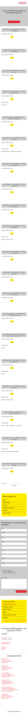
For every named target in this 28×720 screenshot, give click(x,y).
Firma (2, 537)
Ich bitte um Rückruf (7, 570)
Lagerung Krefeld (5, 698)
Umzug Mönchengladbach (6, 687)
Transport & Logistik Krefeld (7, 696)
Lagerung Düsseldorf (5, 676)
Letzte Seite (14, 485)
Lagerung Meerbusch (5, 683)
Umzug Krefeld (4, 694)
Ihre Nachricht (4, 578)
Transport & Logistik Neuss (7, 661)
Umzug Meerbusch (5, 680)
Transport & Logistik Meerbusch (8, 682)
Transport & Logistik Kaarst (7, 668)
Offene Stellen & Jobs (9, 614)
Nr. (2, 545)
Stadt (2, 550)
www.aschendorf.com (5, 642)
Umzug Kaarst (4, 665)
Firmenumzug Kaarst (5, 667)
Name (2, 528)
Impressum (3, 646)
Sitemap (3, 649)
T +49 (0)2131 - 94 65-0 (6, 637)
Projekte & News (8, 607)
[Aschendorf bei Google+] (8, 620)
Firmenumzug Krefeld (5, 695)
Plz (2, 554)
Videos (5, 612)
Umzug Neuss (4, 658)
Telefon (3, 558)
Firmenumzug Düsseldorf (6, 674)
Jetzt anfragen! (21, 591)
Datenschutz (3, 648)
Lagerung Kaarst (4, 669)
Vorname (3, 532)
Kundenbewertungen (9, 604)
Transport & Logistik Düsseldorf (8, 675)
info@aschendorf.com (5, 643)
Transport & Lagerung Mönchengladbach (9, 689)
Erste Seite (4, 483)
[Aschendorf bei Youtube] (20, 620)
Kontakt (5, 617)
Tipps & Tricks (7, 609)
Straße (2, 541)
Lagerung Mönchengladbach (7, 691)
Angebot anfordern (9, 601)
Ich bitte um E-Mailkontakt (8, 571)
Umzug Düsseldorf (5, 672)
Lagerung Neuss (4, 662)
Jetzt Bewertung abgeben (14, 21)
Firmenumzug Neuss (5, 659)
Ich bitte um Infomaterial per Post (9, 572)
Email (2, 563)
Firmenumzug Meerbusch (6, 681)
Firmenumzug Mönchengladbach (8, 688)
